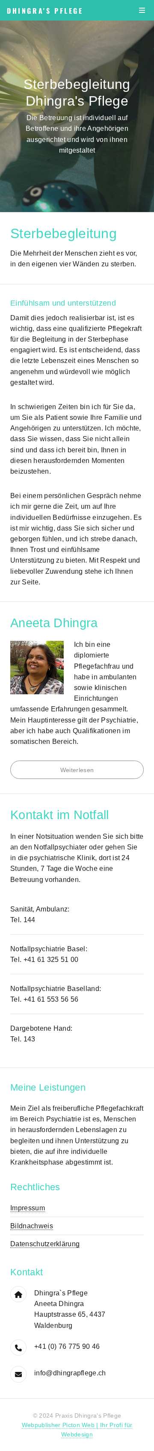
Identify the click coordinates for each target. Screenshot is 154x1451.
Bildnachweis (31, 1226)
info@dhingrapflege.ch (70, 1373)
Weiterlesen (77, 770)
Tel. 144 (23, 919)
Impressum (27, 1208)
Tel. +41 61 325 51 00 (44, 959)
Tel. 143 (23, 1039)
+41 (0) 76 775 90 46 (67, 1346)
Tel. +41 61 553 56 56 (44, 999)
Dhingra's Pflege (45, 11)
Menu (142, 10)
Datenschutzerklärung (45, 1244)
